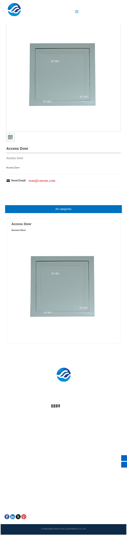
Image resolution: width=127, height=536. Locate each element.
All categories (63, 209)
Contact (8, 428)
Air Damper (10, 447)
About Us (9, 419)
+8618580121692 (18, 481)
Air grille (8, 442)
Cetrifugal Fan (11, 451)
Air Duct (8, 465)
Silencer (8, 461)
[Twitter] (18, 516)
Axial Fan (9, 456)
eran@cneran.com (42, 180)
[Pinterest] (23, 516)
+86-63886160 (58, 399)
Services (8, 424)
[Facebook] (6, 516)
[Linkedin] (12, 516)
